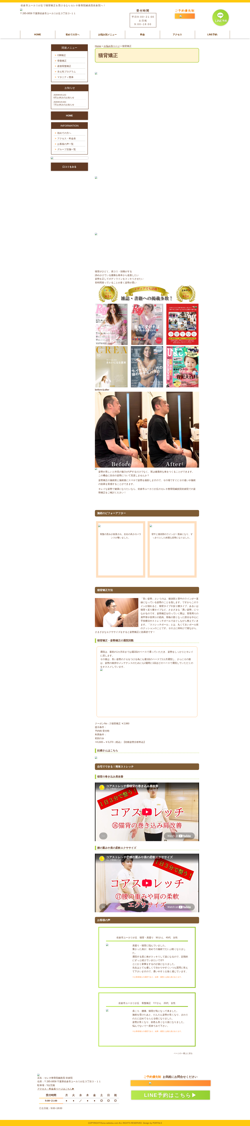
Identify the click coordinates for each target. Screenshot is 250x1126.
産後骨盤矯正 (64, 66)
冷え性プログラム (66, 71)
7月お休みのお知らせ (64, 104)
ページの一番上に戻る (183, 1053)
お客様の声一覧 (65, 144)
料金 (142, 34)
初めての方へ (73, 34)
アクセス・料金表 (66, 138)
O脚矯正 (61, 55)
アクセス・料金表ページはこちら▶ (55, 1089)
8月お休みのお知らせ (64, 97)
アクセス (177, 34)
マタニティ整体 (65, 77)
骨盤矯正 (62, 61)
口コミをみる (69, 167)
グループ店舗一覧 (66, 149)
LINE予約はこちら (168, 1095)
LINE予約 (212, 34)
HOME (37, 34)
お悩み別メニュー (107, 34)
